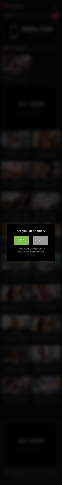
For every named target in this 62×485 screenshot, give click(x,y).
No (40, 240)
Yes (21, 240)
